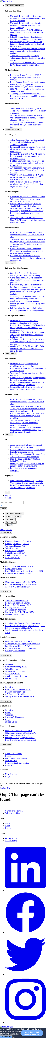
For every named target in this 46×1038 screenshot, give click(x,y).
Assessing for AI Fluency (18, 573)
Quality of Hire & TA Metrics (19, 612)
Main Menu (6, 532)
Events (8, 712)
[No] (14, 1037)
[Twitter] (25, 974)
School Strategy (11, 548)
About (8, 435)
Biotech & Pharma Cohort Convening (20, 648)
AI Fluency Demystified (17, 587)
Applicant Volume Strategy (16, 555)
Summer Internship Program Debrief (19, 737)
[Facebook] (25, 932)
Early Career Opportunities (16, 758)
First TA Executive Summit (18, 641)
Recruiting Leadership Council (17, 603)
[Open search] (7, 492)
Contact (8, 498)
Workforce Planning (16, 546)
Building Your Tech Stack (15, 607)
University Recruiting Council (17, 543)
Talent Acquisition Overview (16, 600)
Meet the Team (11, 761)
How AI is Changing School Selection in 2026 (24, 571)
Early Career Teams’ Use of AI (17, 735)
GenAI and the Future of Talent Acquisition (22, 623)
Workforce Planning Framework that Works (22, 584)
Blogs (7, 719)
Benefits (8, 765)
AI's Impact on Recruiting (15, 610)
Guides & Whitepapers (14, 717)
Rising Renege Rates (13, 569)
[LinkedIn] (25, 891)
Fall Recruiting (11, 678)
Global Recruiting (15, 553)
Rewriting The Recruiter (15, 651)
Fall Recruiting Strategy (14, 550)
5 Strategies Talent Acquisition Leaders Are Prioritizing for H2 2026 (22, 645)
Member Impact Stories (14, 614)
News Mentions (11, 774)
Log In (8, 495)
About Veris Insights (13, 754)
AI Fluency (12, 557)
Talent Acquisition (13, 130)
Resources (10, 353)
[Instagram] (25, 1022)
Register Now (5, 788)
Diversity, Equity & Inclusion (17, 763)
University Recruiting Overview (18, 541)
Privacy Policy (11, 838)
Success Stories (11, 722)
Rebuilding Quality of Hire (18, 628)
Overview (9, 664)
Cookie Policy (11, 841)
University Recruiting (14, 6)
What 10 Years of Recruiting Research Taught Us (25, 625)
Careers (8, 756)
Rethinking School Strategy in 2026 (19, 566)
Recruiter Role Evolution (18, 605)
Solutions (10, 263)
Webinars (9, 715)
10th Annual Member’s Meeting (20, 582)
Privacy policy (6, 1037)
